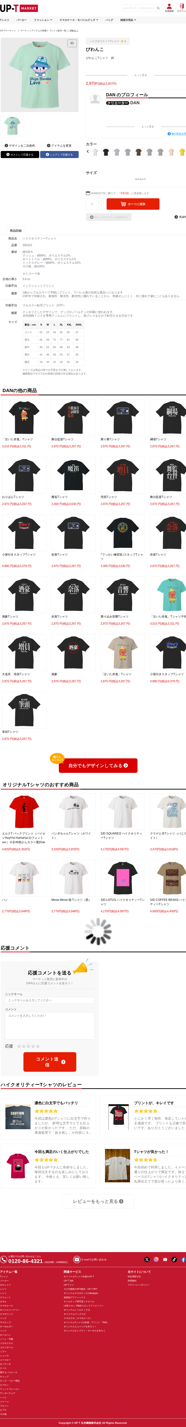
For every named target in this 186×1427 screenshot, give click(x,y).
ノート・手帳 (6, 1339)
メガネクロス (6, 1343)
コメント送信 (47, 1062)
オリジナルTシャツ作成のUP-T (79, 1276)
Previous (88, 151)
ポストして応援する (22, 154)
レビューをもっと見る (95, 1201)
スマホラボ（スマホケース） (78, 1318)
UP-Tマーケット (8, 30)
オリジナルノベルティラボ (77, 1310)
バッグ (109, 19)
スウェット (5, 1297)
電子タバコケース (8, 1372)
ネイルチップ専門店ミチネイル (79, 1301)
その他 (3, 1414)
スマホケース (6, 1305)
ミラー (3, 1351)
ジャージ (4, 1401)
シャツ (3, 1289)
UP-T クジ (69, 1285)
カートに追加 (136, 204)
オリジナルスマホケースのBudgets (81, 1293)
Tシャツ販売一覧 (57, 30)
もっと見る (140, 75)
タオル (3, 1301)
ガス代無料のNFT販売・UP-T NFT (80, 1289)
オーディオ (5, 1364)
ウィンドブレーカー (10, 1389)
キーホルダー (6, 1326)
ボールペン (5, 1335)
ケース (3, 1368)
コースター (5, 1360)
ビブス (3, 1410)
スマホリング (6, 1314)
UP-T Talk (68, 1280)
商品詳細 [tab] (16, 230)
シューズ (4, 1355)
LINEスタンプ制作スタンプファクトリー (84, 1305)
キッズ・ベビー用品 (10, 1381)
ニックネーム (14, 994)
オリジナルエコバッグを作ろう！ (80, 1326)
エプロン (4, 1385)
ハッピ (3, 1397)
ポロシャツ (5, 1285)
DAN (135, 102)
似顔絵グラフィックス (75, 1297)
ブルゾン (4, 1406)
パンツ (3, 1293)
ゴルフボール (6, 1347)
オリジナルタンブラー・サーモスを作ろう (84, 1330)
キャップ (4, 1376)
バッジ (3, 1330)
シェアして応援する (61, 154)
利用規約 (132, 1280)
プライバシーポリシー (138, 1285)
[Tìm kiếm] (158, 8)
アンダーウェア (7, 1393)
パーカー (22, 19)
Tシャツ (4, 19)
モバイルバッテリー (10, 1310)
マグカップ (5, 1322)
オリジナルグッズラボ (75, 1314)
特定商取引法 (134, 1276)
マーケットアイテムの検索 (33, 30)
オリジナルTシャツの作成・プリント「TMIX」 (86, 1322)
